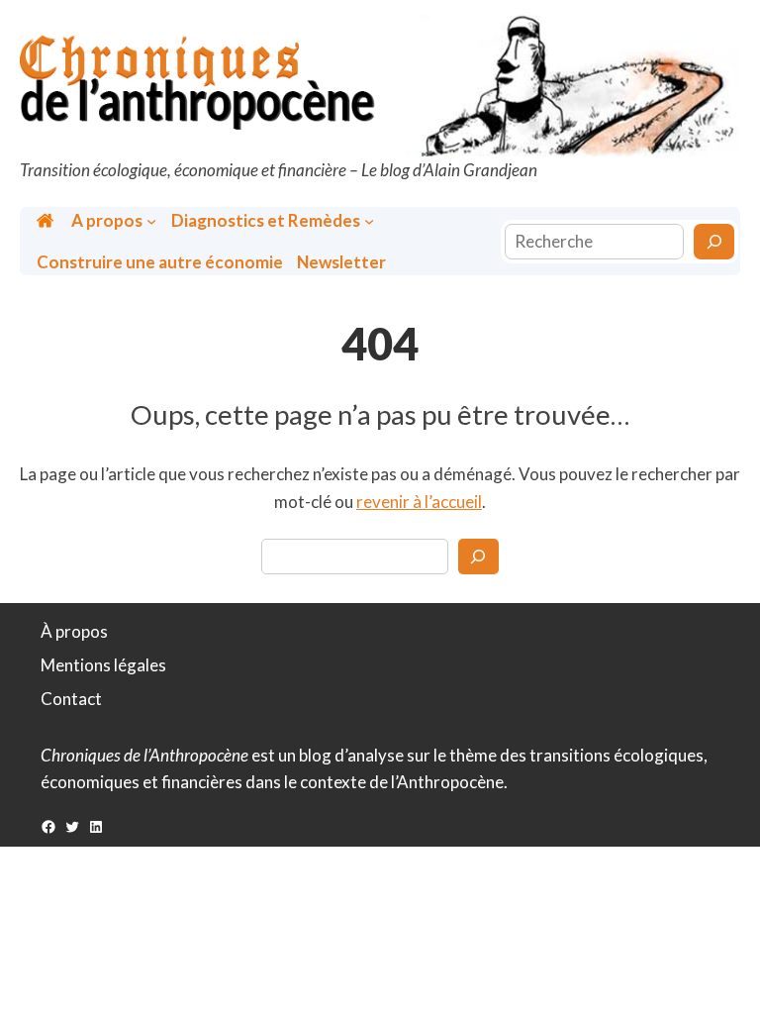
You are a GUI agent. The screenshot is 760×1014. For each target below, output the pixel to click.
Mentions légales (103, 665)
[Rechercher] (714, 241)
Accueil (46, 220)
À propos (74, 631)
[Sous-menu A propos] (151, 221)
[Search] (478, 556)
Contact (71, 698)
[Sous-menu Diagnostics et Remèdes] (369, 221)
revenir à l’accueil (419, 501)
